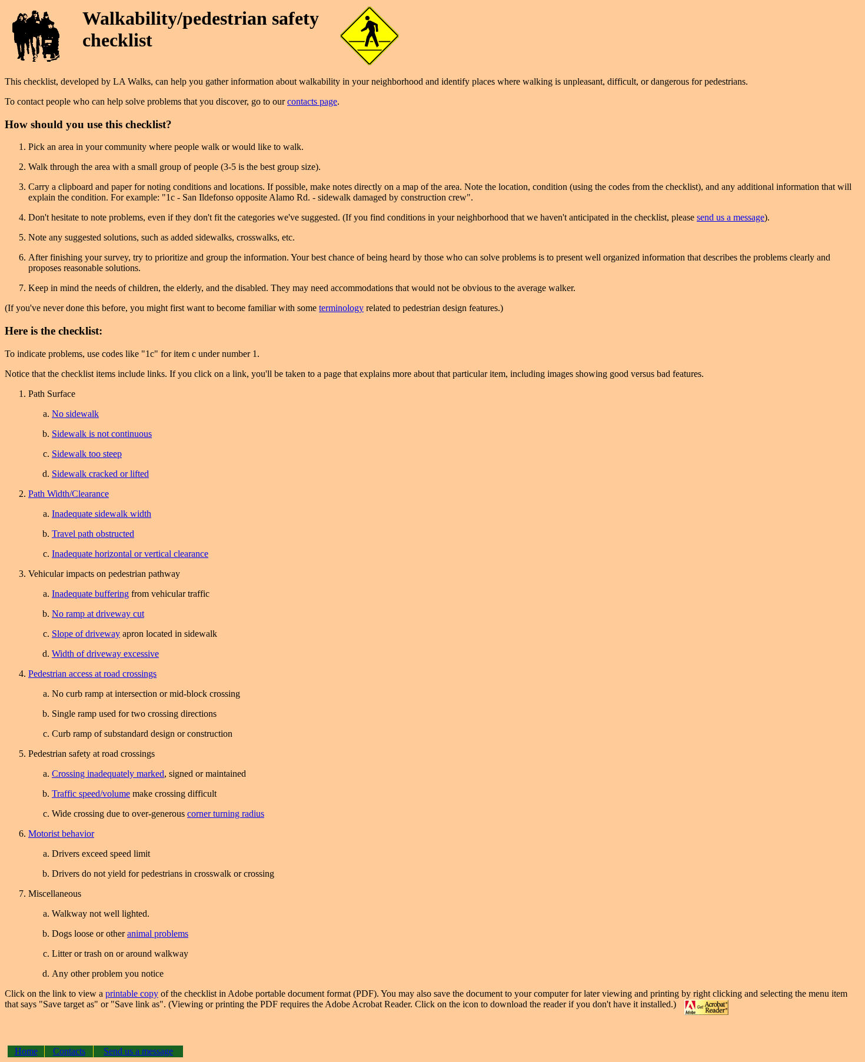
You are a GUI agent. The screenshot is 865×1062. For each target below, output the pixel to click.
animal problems (157, 934)
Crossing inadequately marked (108, 774)
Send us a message (138, 1051)
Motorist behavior (61, 834)
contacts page (312, 101)
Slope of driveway (86, 634)
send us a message (730, 217)
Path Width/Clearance (68, 494)
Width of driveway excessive (105, 654)
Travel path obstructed (93, 534)
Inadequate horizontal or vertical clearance (130, 554)
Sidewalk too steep (87, 454)
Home (26, 1051)
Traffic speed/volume (91, 794)
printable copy (131, 993)
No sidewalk (75, 414)
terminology (341, 308)
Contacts (69, 1051)
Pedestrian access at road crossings (92, 674)
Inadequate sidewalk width (101, 514)
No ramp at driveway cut (98, 614)
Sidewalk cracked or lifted (100, 474)
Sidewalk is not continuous (102, 434)
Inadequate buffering (90, 594)
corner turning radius (225, 814)
